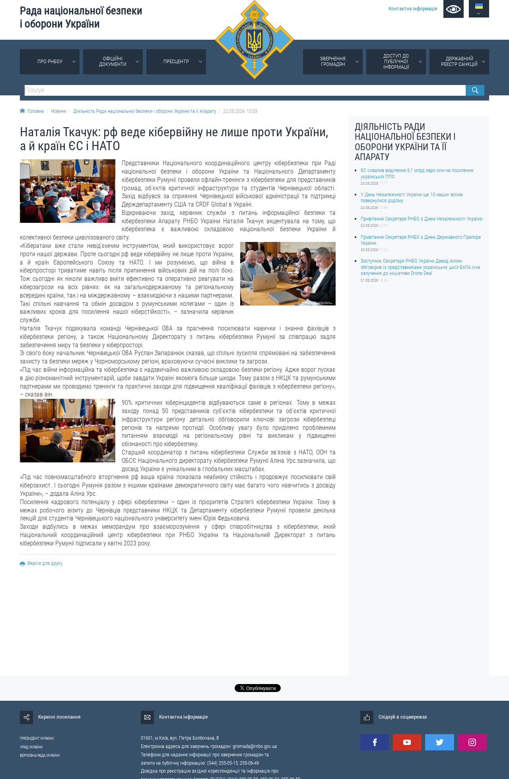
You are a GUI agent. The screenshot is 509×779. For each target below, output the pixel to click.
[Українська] (479, 6)
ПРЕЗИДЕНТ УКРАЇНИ (37, 738)
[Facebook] (374, 742)
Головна (35, 111)
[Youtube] (407, 742)
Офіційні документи (112, 61)
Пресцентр (176, 61)
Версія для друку (44, 563)
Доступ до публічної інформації (396, 61)
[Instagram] (472, 742)
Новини (58, 111)
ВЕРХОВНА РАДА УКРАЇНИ (40, 755)
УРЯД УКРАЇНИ (31, 747)
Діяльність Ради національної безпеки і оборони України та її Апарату (144, 111)
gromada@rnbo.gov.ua (255, 746)
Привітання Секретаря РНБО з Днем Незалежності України (421, 219)
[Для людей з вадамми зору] (453, 9)
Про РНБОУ (49, 61)
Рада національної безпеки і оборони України (81, 17)
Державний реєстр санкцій (459, 61)
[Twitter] (439, 742)
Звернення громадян (333, 61)
